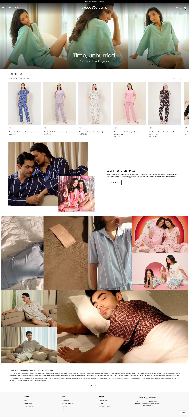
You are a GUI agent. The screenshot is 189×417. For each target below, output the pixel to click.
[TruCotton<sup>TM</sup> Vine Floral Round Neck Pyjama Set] (164, 103)
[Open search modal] (180, 8)
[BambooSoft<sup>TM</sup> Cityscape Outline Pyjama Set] (129, 103)
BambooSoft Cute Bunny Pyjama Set (58, 132)
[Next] (109, 1)
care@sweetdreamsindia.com (150, 403)
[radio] (10, 127)
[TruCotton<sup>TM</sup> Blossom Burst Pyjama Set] (24, 103)
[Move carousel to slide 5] (159, 64)
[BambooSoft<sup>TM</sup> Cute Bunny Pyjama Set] (59, 103)
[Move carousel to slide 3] (154, 64)
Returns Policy (103, 400)
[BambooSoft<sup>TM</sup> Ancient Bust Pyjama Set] (94, 103)
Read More (94, 386)
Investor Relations (29, 406)
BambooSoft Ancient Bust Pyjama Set (94, 132)
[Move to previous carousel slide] (175, 78)
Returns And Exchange (68, 403)
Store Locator (28, 403)
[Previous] (80, 1)
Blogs (25, 400)
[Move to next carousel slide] (179, 78)
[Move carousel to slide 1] (149, 64)
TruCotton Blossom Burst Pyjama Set (23, 132)
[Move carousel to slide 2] (152, 64)
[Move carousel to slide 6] (161, 64)
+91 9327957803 (152, 402)
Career (64, 412)
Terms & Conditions (105, 406)
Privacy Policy (103, 403)
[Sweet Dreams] (94, 7)
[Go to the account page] (177, 8)
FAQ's (63, 409)
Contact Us (65, 406)
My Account (65, 400)
